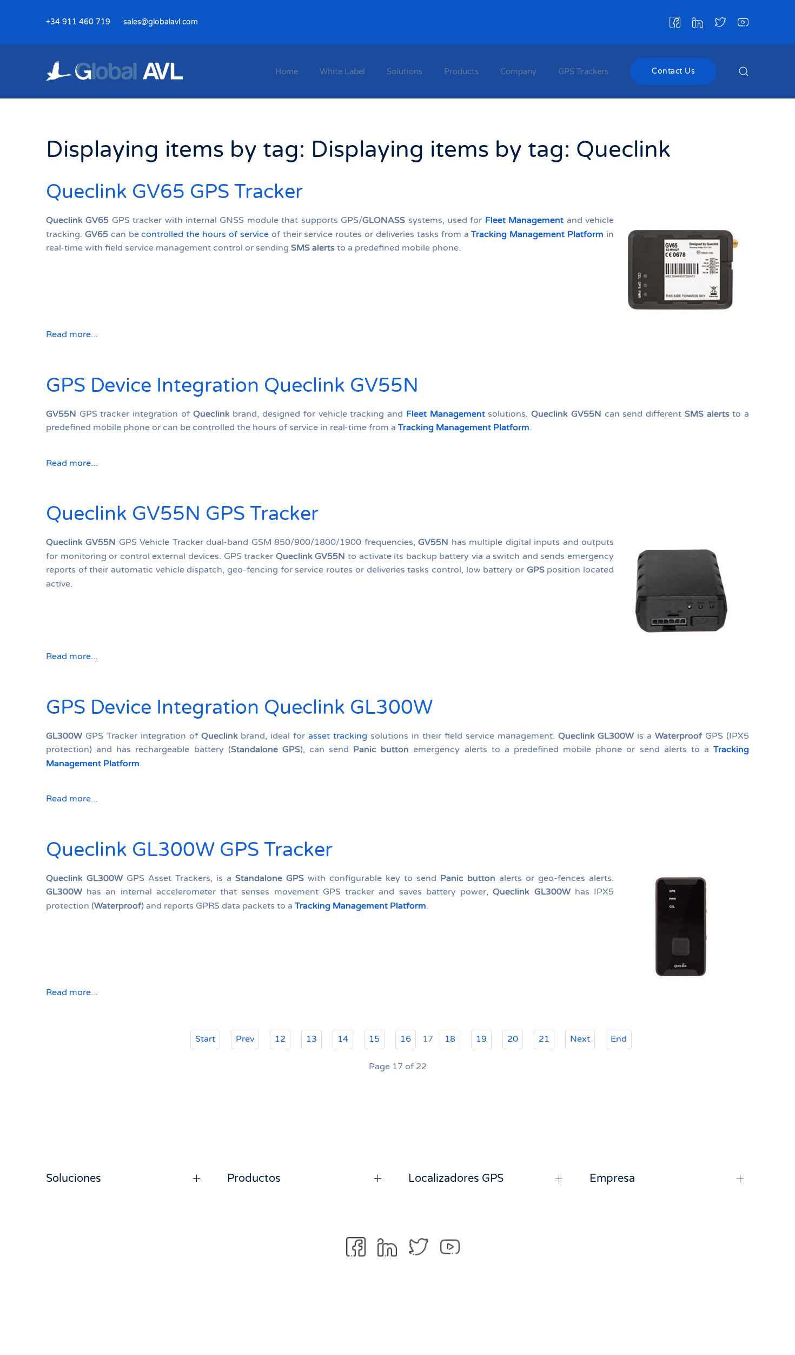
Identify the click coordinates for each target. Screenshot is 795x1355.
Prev (245, 1039)
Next (580, 1039)
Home (286, 71)
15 (374, 1039)
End (619, 1039)
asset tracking (337, 736)
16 (405, 1039)
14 (342, 1039)
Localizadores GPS (456, 1178)
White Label (342, 71)
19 (481, 1039)
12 (280, 1039)
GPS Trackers (583, 71)
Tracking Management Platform (537, 234)
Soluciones (73, 1178)
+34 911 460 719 (78, 22)
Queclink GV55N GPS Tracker (182, 513)
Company (518, 71)
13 (311, 1039)
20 (512, 1039)
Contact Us (673, 71)
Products (461, 71)
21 (544, 1039)
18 (450, 1039)
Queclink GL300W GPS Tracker (189, 849)
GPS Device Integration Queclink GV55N (232, 385)
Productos (254, 1178)
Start (205, 1039)
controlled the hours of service (204, 234)
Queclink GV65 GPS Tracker (174, 191)
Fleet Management (524, 220)
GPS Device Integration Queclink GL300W (239, 707)
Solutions (404, 71)
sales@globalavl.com (160, 22)
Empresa (612, 1178)
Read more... (71, 334)
